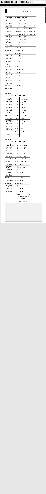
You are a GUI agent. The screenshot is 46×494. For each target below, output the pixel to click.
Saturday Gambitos (25, 196)
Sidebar (17, 4)
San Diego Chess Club (29, 194)
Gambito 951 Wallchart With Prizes (23, 11)
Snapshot (21, 4)
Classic (2, 4)
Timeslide (26, 4)
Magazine (10, 4)
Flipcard (5, 4)
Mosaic (14, 4)
